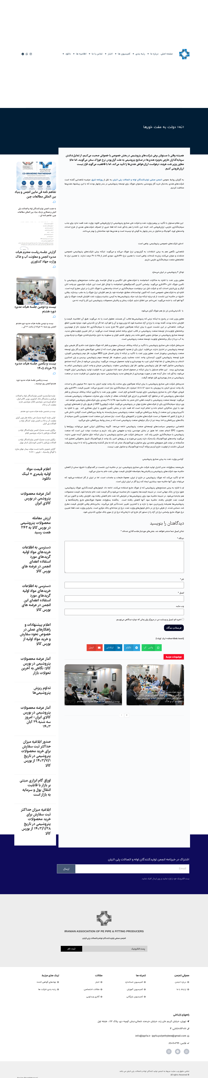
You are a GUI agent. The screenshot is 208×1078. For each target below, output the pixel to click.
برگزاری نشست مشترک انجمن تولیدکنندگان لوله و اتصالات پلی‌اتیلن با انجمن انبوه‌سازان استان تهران (37, 441)
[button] (152, 647)
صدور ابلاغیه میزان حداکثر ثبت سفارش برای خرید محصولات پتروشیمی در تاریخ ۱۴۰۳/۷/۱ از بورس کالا (36, 753)
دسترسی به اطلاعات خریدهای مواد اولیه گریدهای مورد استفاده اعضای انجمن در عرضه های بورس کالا (36, 559)
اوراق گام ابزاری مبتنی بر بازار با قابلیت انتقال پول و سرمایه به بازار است (35, 788)
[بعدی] (127, 715)
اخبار (110, 53)
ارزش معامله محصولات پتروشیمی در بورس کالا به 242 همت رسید (35, 526)
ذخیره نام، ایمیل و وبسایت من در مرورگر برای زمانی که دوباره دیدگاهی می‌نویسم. (149, 620)
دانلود (68, 53)
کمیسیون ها (124, 53)
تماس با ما (97, 53)
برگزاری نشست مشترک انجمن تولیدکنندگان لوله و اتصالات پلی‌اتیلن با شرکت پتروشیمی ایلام (37, 432)
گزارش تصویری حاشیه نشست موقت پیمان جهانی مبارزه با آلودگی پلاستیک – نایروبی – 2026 (35, 451)
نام (182, 579)
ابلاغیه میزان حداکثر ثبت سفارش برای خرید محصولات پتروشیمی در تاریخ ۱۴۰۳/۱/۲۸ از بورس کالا (36, 821)
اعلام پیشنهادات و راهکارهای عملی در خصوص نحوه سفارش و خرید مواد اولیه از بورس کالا (35, 634)
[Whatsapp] (186, 1051)
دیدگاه (180, 538)
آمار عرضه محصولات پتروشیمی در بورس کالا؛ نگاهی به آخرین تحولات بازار (36, 666)
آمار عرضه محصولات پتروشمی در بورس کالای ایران (36, 498)
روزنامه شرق (97, 179)
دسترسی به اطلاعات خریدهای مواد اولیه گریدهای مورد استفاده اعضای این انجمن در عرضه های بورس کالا (36, 598)
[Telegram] (177, 1051)
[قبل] (121, 715)
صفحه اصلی (167, 53)
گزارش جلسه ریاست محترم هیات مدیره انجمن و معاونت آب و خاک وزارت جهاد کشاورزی (36, 257)
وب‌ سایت (180, 606)
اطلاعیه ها (81, 53)
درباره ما (154, 53)
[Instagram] (169, 1051)
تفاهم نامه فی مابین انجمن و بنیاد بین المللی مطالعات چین (35, 194)
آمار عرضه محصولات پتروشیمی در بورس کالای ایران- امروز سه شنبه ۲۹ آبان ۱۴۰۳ (36, 717)
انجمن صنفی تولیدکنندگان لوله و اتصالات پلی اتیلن (137, 179)
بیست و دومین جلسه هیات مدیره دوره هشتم (35, 309)
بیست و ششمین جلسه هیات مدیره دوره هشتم (98, 701)
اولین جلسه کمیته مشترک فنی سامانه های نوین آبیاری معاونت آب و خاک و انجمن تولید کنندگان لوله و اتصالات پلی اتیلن (36, 420)
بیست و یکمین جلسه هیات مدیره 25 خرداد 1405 (35, 366)
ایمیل (181, 593)
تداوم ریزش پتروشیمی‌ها (42, 691)
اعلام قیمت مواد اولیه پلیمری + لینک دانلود (36, 474)
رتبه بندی (140, 53)
